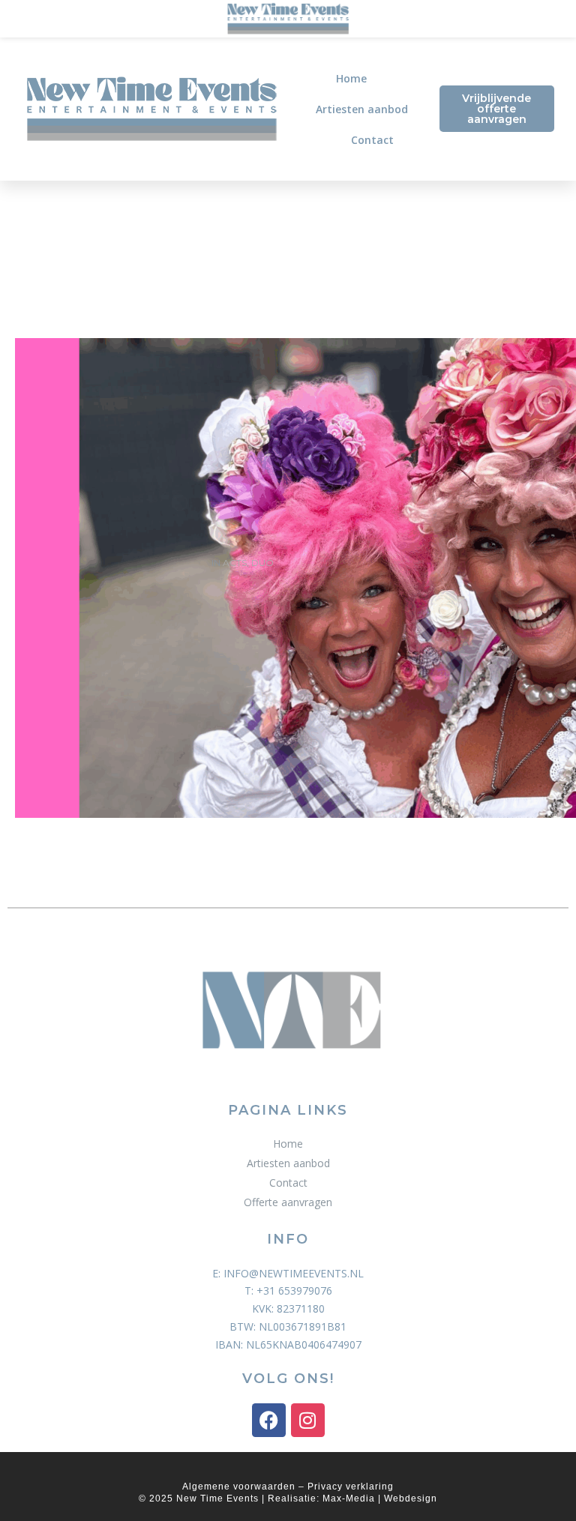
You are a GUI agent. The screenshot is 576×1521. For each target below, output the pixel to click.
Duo (262, 562)
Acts (235, 562)
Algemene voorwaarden (239, 1486)
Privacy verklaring (351, 1486)
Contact (372, 140)
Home (351, 78)
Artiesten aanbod (362, 109)
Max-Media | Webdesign (379, 1498)
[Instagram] (308, 1420)
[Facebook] (269, 1420)
